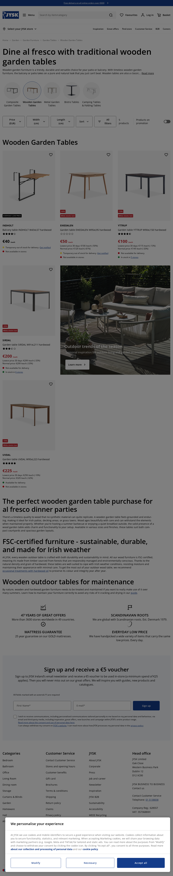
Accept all (141, 862)
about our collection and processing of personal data (41, 849)
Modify (35, 862)
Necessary (90, 862)
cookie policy (90, 849)
